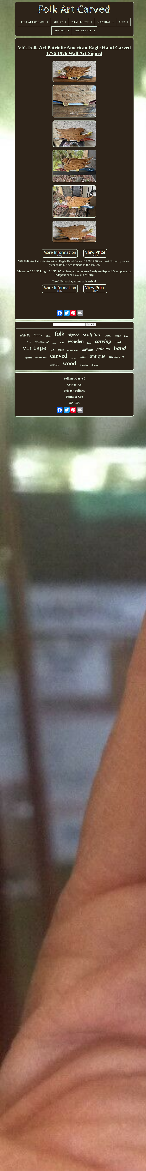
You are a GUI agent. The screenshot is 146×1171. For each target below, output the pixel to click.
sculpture (92, 334)
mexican (116, 356)
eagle (52, 350)
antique (97, 356)
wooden (76, 341)
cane (108, 335)
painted (103, 348)
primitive (42, 341)
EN (71, 402)
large (61, 349)
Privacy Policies (74, 390)
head (89, 343)
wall (82, 357)
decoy (95, 365)
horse (54, 343)
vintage (34, 348)
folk (60, 333)
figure (38, 335)
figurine (28, 357)
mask (118, 342)
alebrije (25, 335)
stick (48, 335)
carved (58, 355)
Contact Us (74, 384)
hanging (84, 365)
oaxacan (40, 357)
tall (29, 342)
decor (73, 358)
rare (62, 342)
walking (87, 349)
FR (77, 402)
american (72, 350)
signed (73, 335)
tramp (118, 336)
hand (120, 348)
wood (69, 363)
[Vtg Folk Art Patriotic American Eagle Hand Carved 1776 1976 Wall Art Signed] (74, 72)
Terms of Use (74, 396)
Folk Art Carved (74, 378)
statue (54, 364)
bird (126, 336)
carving (103, 341)
